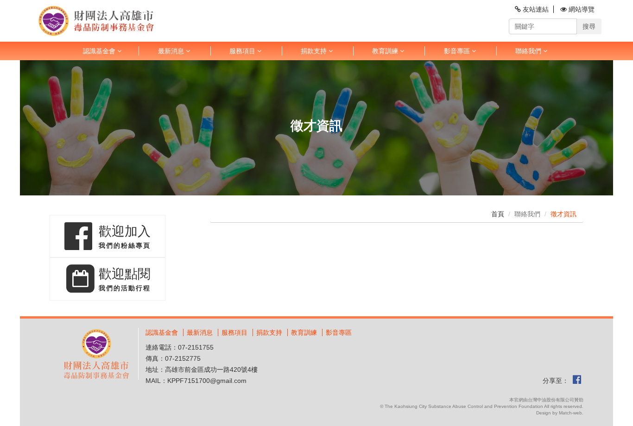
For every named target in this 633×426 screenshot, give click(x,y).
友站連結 (535, 9)
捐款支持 (315, 51)
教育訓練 (304, 332)
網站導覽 (581, 9)
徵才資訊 (563, 214)
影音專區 (339, 332)
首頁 (497, 214)
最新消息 (200, 332)
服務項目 (234, 332)
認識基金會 (162, 332)
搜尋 (588, 26)
